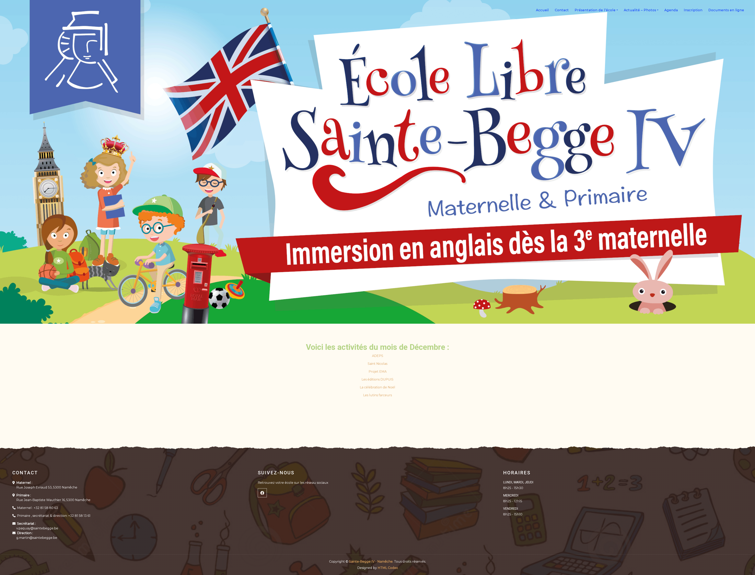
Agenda (671, 10)
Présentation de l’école (595, 10)
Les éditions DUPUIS (377, 379)
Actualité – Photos (640, 10)
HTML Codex (388, 568)
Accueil (542, 10)
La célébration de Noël (377, 387)
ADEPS (377, 356)
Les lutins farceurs (377, 395)
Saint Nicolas (377, 364)
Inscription (693, 10)
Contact (562, 10)
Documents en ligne (726, 10)
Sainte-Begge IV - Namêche (371, 561)
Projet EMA (378, 371)
